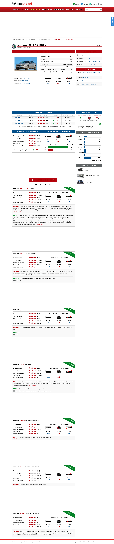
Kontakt (41, 542)
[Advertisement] (57, 25)
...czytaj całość (17, 211)
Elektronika (81, 152)
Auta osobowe (32, 39)
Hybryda (85, 4)
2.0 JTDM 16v (19, 120)
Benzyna (77, 4)
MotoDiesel (16, 39)
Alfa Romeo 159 (49, 39)
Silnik (79, 136)
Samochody (35, 9)
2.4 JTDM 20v (19, 123)
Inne (79, 155)
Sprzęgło (80, 144)
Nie (45, 150)
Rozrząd (80, 147)
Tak (45, 147)
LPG (101, 4)
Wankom (100, 542)
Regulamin (22, 542)
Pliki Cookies (15, 542)
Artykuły (25, 9)
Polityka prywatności (32, 542)
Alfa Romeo (41, 39)
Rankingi (78, 9)
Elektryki (94, 4)
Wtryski (80, 139)
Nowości (16, 9)
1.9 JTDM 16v (19, 118)
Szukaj (101, 9)
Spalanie (69, 9)
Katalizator (81, 149)
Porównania (59, 9)
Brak (79, 157)
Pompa (79, 141)
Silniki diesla (47, 9)
